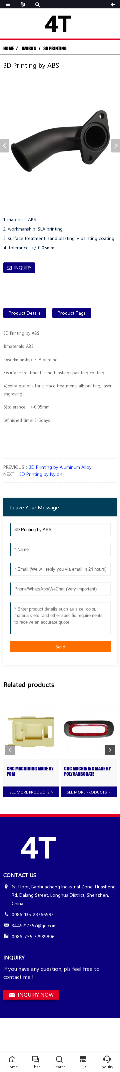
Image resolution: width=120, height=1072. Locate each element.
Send (60, 646)
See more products (31, 792)
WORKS (29, 48)
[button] (115, 145)
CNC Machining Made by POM (30, 771)
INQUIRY (22, 267)
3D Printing (55, 48)
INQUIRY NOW (36, 994)
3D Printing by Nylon (40, 474)
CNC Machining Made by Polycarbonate (87, 771)
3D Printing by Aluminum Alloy (60, 467)
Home (8, 48)
